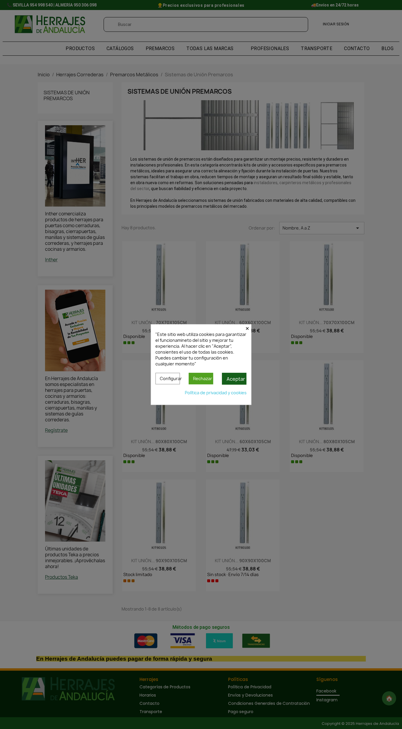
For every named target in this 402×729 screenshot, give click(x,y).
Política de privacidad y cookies (216, 392)
